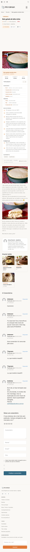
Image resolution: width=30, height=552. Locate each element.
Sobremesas (4, 512)
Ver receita (6, 26)
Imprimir (13, 26)
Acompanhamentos (5, 509)
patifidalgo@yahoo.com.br (15, 403)
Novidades (3, 523)
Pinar (20, 26)
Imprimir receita (24, 161)
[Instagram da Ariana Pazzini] (2, 494)
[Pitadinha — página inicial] (5, 488)
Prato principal (4, 504)
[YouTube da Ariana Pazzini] (5, 494)
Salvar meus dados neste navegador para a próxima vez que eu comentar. (15, 461)
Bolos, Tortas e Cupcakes (7, 507)
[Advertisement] (15, 39)
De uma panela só (5, 517)
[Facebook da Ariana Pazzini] (8, 494)
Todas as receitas (5, 499)
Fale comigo (4, 529)
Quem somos (4, 526)
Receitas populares (5, 531)
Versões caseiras (5, 515)
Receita (3, 502)
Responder (25, 299)
